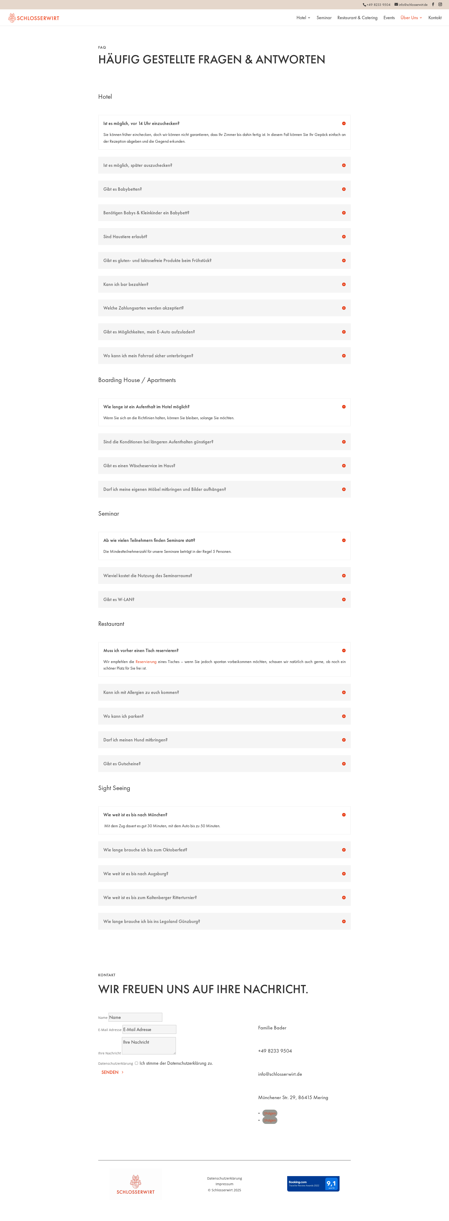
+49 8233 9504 (275, 1050)
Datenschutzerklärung (115, 1063)
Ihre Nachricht (109, 1053)
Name (103, 1017)
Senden (110, 1072)
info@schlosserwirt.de (280, 1074)
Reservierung (146, 661)
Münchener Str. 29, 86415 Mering (293, 1097)
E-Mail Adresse (110, 1030)
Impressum (224, 1184)
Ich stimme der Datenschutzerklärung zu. (176, 1063)
